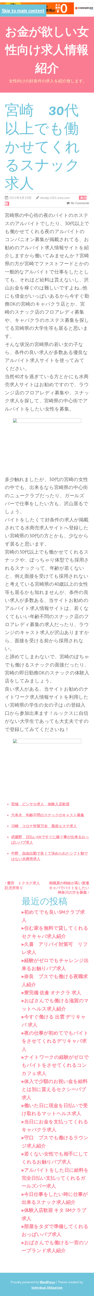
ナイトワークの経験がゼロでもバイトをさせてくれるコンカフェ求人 (55, 1065)
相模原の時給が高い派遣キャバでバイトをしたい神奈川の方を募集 (69, 888)
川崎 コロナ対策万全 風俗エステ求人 (44, 826)
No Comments (80, 203)
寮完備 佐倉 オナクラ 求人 (52, 992)
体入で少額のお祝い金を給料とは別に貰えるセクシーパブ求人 (55, 1089)
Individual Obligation (47, 1288)
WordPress (47, 1282)
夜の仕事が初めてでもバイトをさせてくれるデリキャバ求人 (55, 1041)
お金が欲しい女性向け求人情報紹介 (47, 49)
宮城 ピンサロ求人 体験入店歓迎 (40, 804)
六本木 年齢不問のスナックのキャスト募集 (47, 815)
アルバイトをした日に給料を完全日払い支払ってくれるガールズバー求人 (55, 1178)
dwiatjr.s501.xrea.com (55, 198)
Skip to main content (23, 10)
